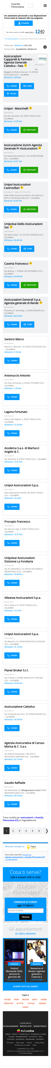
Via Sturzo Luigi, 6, (13, 529)
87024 (35, 72)
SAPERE (44, 999)
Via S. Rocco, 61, (12, 605)
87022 (27, 383)
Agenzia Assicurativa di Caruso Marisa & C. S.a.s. (24, 744)
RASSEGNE (14, 964)
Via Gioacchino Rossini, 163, (17, 156)
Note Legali (20, 1042)
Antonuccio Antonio (17, 375)
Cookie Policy (39, 1042)
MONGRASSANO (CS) (14, 793)
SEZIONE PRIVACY (40, 1026)
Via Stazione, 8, (11, 459)
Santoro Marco (14, 339)
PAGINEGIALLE (24, 1034)
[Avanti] (45, 830)
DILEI (40, 1036)
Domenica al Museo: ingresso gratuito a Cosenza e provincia (36, 973)
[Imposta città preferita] (6, 5)
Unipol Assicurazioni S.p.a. (21, 485)
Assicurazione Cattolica (19, 706)
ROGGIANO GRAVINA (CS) (16, 756)
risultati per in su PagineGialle (25, 857)
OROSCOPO (8, 1003)
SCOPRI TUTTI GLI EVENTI (25, 986)
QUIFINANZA (20, 1039)
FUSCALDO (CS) (11, 74)
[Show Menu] (45, 5)
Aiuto (34, 1045)
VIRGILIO (15, 1034)
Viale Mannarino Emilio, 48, (17, 492)
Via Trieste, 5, (10, 677)
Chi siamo (10, 1042)
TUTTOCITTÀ (33, 1036)
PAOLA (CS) (35, 116)
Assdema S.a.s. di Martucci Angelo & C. (21, 449)
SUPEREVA (40, 1039)
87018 (27, 568)
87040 (20, 271)
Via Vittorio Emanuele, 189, (17, 754)
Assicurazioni (39, 65)
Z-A (30, 45)
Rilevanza (18, 45)
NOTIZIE (7, 999)
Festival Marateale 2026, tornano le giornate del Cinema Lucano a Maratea (14, 973)
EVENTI (25, 1007)
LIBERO (7, 1034)
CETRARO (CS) (37, 383)
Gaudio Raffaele (14, 783)
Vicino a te (32, 49)
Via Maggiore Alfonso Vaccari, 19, (21, 70)
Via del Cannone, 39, (14, 116)
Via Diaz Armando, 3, (14, 383)
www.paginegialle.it (33, 847)
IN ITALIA (31, 1003)
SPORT (16, 999)
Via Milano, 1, (10, 271)
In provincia (21, 49)
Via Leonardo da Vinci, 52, (16, 714)
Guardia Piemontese (17, 5)
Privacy (29, 1042)
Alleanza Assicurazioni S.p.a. (22, 598)
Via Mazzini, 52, (11, 641)
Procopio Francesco (17, 521)
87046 (22, 641)
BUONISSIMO (30, 1039)
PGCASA (12, 1036)
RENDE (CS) (39, 310)
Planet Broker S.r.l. (16, 670)
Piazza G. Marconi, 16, (15, 346)
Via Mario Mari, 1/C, (13, 234)
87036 (33, 156)
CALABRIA (24, 74)
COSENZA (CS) (36, 234)
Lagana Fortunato (15, 412)
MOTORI (25, 999)
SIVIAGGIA (11, 1039)
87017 (33, 754)
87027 (26, 116)
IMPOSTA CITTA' (26, 1026)
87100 (26, 234)
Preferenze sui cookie (22, 1045)
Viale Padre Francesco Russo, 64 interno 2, (24, 195)
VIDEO (34, 999)
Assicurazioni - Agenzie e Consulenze (17, 192)
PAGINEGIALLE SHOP (38, 1034)
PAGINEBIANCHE (22, 1036)
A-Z (26, 45)
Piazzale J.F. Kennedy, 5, (15, 310)
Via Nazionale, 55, (13, 790)
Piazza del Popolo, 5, (14, 419)
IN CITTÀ (20, 1003)
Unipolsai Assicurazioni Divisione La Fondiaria (19, 559)
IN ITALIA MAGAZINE (10, 1026)
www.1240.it (29, 32)
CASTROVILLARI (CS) (19, 198)
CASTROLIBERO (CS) (33, 271)
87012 (7, 198)
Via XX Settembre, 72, (14, 568)
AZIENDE (42, 1003)
